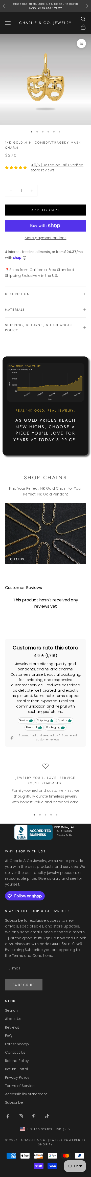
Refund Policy (17, 1060)
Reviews (12, 1027)
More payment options (45, 237)
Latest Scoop (17, 1044)
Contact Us (15, 1052)
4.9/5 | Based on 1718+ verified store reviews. (57, 168)
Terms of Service (20, 1085)
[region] (45, 784)
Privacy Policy (17, 1077)
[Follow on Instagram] (20, 1116)
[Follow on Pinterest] (33, 1116)
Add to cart (45, 210)
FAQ (8, 1035)
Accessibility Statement (26, 1094)
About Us (13, 1018)
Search (11, 1010)
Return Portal (16, 1069)
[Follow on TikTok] (47, 1116)
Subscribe (23, 984)
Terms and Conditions (32, 955)
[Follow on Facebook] (7, 1116)
